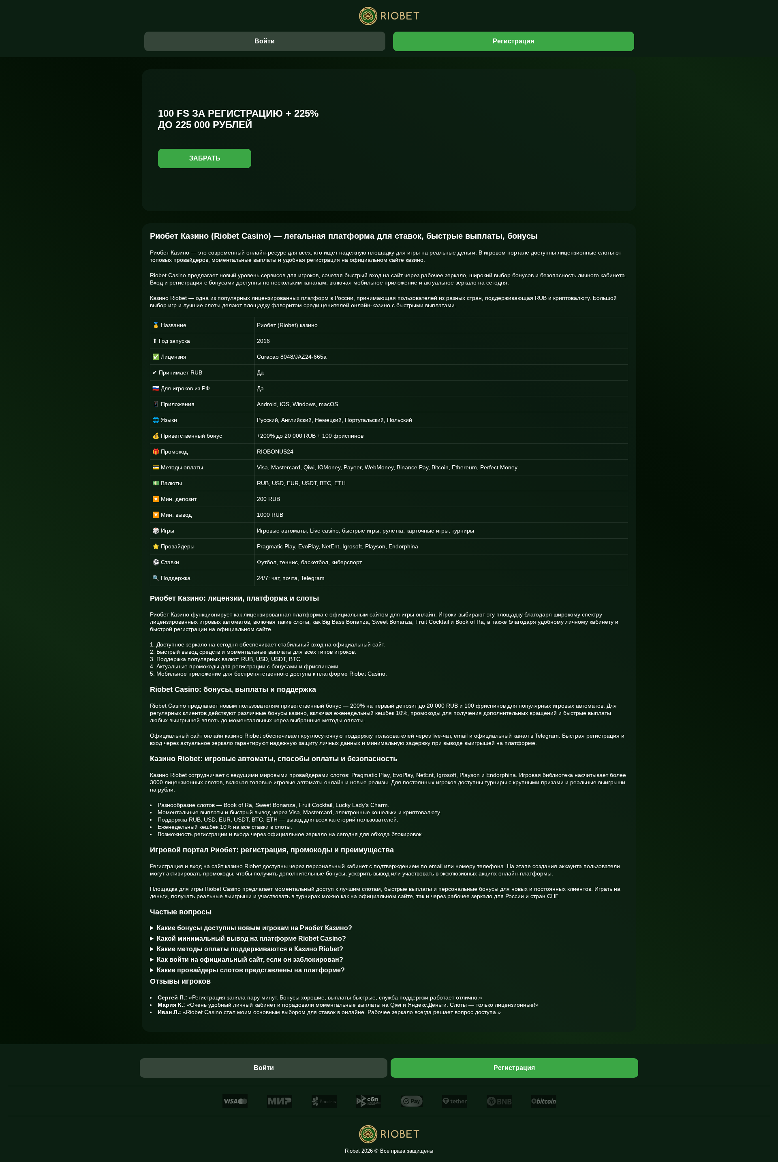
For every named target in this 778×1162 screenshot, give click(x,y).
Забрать (204, 158)
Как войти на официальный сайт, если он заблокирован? (250, 959)
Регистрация (513, 41)
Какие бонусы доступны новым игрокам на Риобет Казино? (254, 927)
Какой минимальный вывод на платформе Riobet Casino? (251, 938)
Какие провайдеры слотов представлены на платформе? (251, 970)
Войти (264, 41)
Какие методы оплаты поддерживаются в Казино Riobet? (250, 949)
